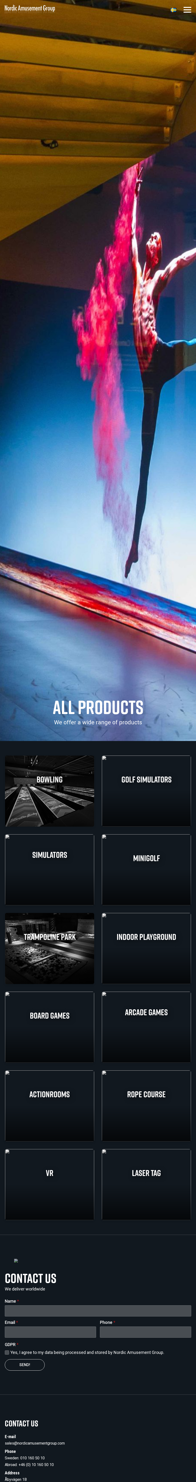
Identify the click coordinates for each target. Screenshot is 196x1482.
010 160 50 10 (32, 1458)
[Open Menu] (187, 10)
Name (12, 1301)
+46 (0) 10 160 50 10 (36, 1464)
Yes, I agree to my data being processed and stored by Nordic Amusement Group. (87, 1352)
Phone (107, 1322)
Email (11, 1322)
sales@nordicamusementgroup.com (35, 1443)
